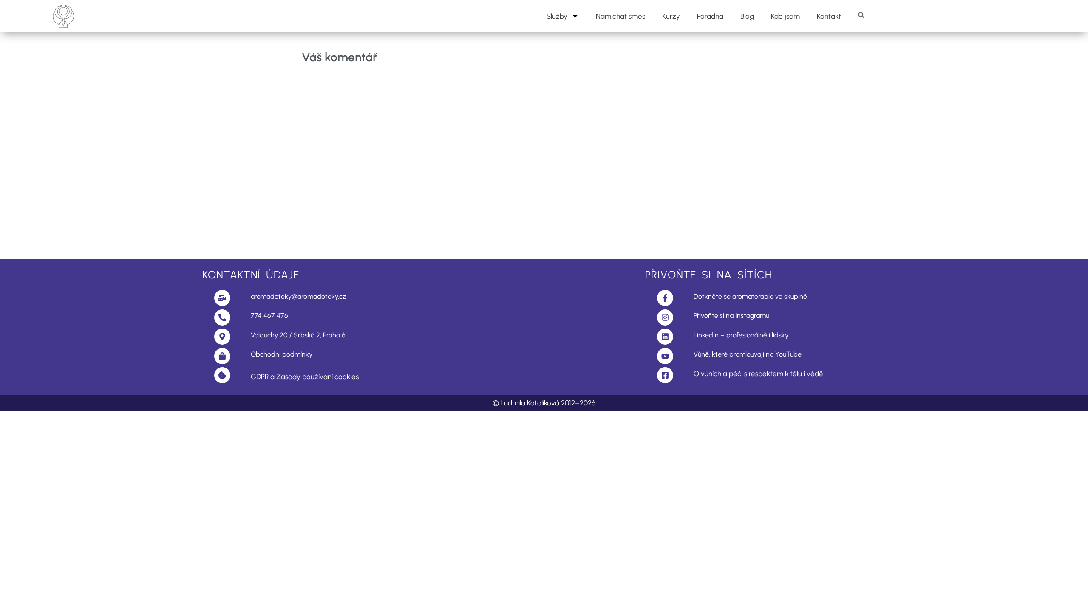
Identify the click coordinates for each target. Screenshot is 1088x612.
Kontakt (829, 16)
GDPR (260, 376)
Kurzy (671, 16)
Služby (557, 16)
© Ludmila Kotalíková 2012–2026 (544, 403)
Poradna (710, 16)
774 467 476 (269, 316)
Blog (747, 16)
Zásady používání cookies (317, 376)
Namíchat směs (620, 16)
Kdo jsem (785, 16)
